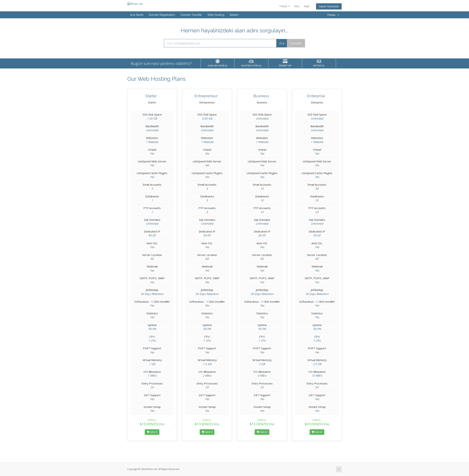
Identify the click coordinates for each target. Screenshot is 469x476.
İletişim (234, 14)
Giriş (296, 6)
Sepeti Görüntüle (329, 6)
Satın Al (153, 432)
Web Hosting (215, 14)
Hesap (332, 14)
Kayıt (307, 6)
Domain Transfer (191, 14)
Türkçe (283, 6)
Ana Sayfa (136, 14)
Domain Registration (162, 14)
